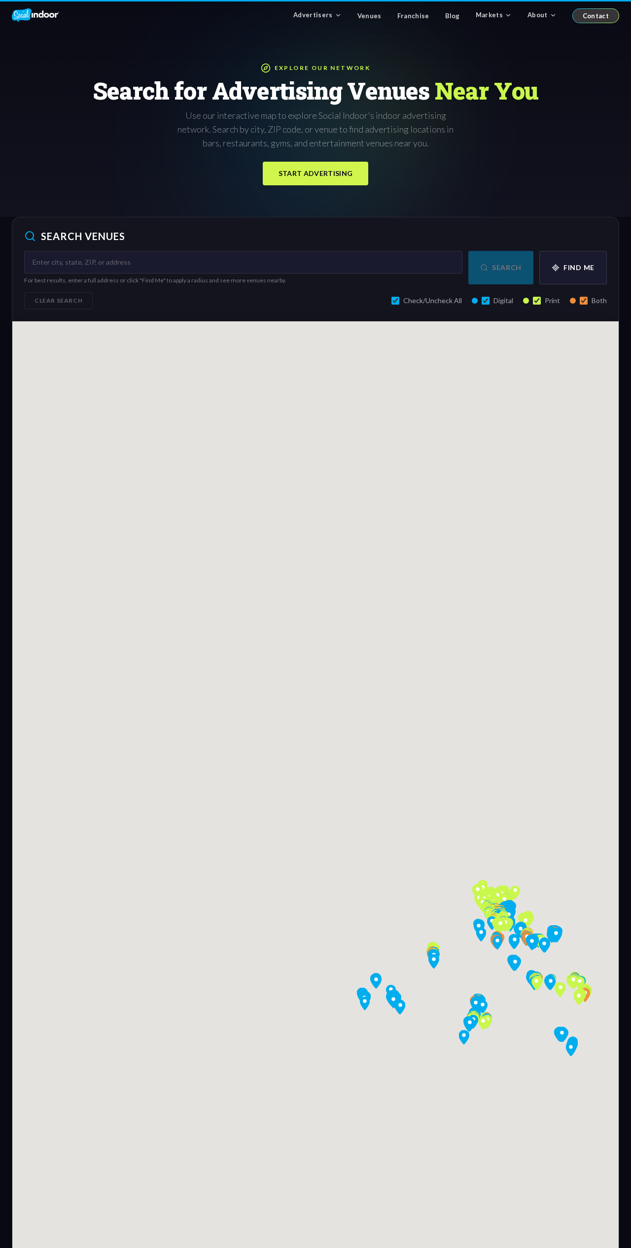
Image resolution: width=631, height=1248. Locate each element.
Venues (369, 16)
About (537, 15)
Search (507, 267)
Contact (596, 16)
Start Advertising (316, 173)
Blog (452, 16)
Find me (579, 267)
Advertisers (313, 15)
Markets (489, 15)
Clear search (58, 300)
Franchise (413, 16)
